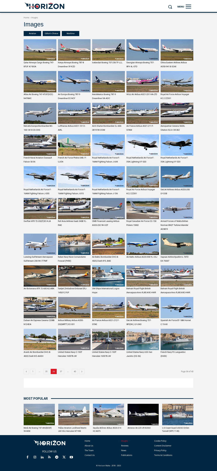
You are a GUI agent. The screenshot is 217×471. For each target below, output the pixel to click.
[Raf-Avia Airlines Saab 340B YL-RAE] (74, 208)
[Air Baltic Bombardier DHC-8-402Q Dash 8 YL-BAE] (108, 244)
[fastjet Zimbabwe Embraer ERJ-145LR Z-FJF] (74, 276)
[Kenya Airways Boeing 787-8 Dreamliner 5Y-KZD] (74, 50)
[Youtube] (71, 457)
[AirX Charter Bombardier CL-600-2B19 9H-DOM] (108, 113)
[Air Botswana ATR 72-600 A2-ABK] (40, 276)
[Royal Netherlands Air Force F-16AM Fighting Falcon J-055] (40, 177)
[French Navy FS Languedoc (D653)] (177, 339)
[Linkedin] (42, 457)
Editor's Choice (51, 33)
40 (75, 371)
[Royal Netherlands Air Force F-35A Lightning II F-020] (142, 145)
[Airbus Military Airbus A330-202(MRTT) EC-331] (74, 307)
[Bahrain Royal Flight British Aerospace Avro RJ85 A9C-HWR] (142, 276)
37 (61, 371)
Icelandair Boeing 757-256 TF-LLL (107, 62)
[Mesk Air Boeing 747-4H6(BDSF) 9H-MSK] (39, 414)
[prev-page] (26, 371)
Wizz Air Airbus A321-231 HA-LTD (141, 94)
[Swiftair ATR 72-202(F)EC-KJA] (40, 208)
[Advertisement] (108, 383)
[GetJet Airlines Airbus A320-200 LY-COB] (177, 177)
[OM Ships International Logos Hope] (108, 276)
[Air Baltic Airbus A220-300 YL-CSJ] (142, 244)
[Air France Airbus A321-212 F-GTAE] (108, 307)
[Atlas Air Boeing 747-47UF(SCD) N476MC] (40, 81)
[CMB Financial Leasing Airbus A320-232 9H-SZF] (108, 208)
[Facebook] (27, 457)
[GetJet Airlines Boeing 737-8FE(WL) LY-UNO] (142, 307)
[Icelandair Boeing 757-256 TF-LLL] (108, 50)
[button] (170, 7)
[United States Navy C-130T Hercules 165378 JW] (74, 339)
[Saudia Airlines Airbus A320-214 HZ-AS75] (108, 414)
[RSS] (49, 457)
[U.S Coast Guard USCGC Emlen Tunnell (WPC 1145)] (177, 414)
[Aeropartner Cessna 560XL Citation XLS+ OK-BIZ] (177, 113)
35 (46, 371)
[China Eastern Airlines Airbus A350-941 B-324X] (177, 50)
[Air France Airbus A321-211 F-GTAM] (142, 113)
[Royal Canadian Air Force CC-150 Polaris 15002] (142, 208)
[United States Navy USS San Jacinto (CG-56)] (142, 339)
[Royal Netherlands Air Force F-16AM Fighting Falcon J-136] (108, 177)
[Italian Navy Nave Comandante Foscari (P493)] (74, 244)
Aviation (32, 33)
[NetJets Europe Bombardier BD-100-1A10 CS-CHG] (40, 113)
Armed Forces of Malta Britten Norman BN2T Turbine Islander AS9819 (174, 225)
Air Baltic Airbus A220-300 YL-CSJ (141, 257)
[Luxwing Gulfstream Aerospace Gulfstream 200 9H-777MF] (40, 244)
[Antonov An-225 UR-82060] (143, 414)
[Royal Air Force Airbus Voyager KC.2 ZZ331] (177, 81)
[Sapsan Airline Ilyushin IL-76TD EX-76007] (177, 244)
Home (26, 17)
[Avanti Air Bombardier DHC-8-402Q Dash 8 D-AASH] (40, 339)
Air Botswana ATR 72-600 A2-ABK (39, 288)
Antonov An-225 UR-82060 (139, 428)
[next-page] (82, 371)
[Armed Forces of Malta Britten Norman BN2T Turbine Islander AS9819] (177, 208)
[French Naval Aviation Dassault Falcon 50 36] (40, 145)
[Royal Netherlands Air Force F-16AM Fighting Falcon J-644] (108, 145)
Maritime (71, 33)
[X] (64, 457)
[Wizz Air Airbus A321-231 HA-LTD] (142, 81)
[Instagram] (35, 457)
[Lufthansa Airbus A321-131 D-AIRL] (74, 113)
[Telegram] (57, 457)
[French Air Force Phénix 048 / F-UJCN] (74, 145)
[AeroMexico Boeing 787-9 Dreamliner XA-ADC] (108, 81)
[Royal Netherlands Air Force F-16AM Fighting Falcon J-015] (74, 177)
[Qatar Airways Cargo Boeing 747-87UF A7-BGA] (40, 50)
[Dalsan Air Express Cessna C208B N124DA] (40, 307)
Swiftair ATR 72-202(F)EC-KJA (37, 221)
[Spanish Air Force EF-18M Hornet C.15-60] (177, 307)
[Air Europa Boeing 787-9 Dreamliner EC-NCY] (74, 81)
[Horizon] (45, 6)
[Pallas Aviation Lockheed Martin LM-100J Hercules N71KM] (73, 414)
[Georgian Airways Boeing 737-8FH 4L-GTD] (142, 50)
